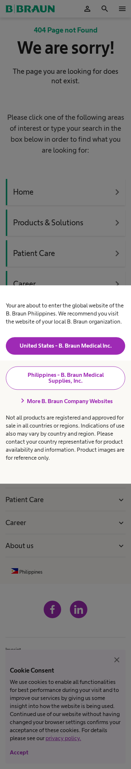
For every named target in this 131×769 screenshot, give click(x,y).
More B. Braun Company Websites (65, 401)
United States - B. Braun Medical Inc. (66, 346)
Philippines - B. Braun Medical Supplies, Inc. (66, 378)
